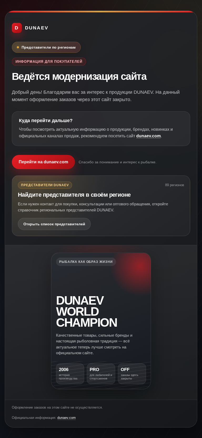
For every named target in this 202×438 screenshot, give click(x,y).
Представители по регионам (49, 47)
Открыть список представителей (54, 224)
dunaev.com (148, 136)
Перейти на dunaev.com (43, 162)
